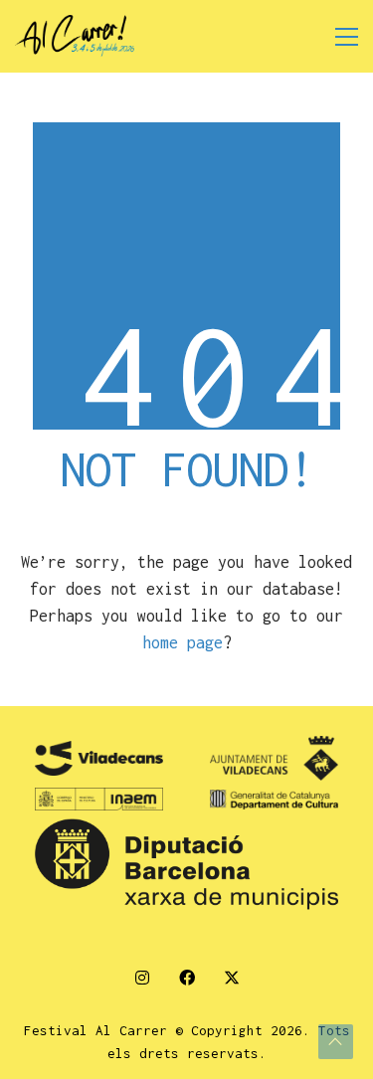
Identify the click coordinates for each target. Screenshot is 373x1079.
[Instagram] (141, 977)
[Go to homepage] (74, 36)
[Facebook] (186, 977)
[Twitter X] (231, 977)
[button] (346, 37)
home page (182, 642)
